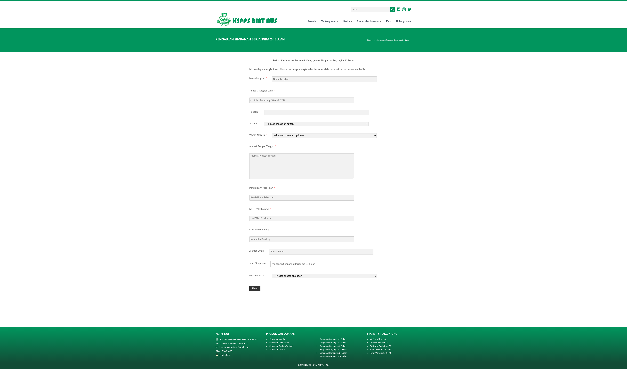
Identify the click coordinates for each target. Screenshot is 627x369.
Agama (254, 123)
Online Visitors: (377, 339)
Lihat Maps (224, 355)
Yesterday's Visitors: (379, 346)
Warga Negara (258, 135)
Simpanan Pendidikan (279, 343)
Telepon (254, 112)
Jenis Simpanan (257, 263)
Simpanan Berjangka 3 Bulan (333, 343)
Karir (388, 21)
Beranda (311, 21)
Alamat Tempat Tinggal (262, 146)
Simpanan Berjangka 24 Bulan (333, 353)
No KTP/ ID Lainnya (260, 209)
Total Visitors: (376, 353)
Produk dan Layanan (368, 21)
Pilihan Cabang (258, 275)
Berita (346, 21)
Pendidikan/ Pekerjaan (262, 188)
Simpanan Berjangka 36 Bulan (333, 356)
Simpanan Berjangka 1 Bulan (333, 339)
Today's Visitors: (377, 343)
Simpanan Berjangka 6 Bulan (333, 346)
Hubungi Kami (403, 21)
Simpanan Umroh (277, 349)
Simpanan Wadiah (277, 339)
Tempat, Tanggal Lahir (262, 90)
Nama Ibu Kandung (260, 229)
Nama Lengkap (258, 78)
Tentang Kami (328, 21)
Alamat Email (256, 250)
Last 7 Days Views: (379, 349)
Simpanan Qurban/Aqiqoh (281, 346)
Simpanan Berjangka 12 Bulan (333, 349)
